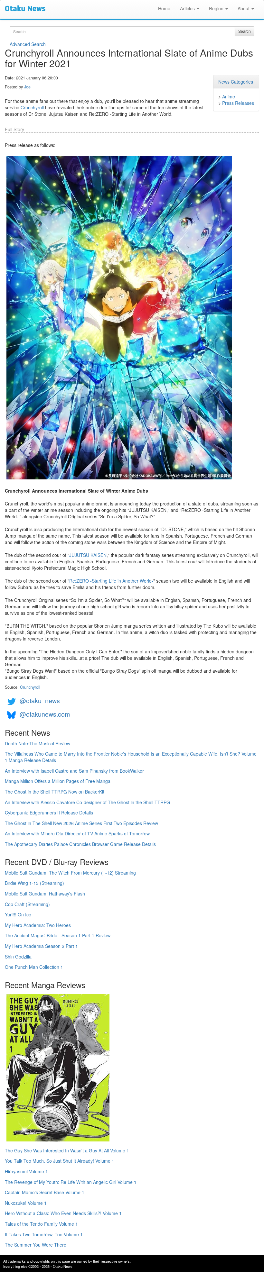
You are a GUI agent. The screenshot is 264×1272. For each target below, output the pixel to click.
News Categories (235, 81)
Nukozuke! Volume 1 (26, 1203)
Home (164, 8)
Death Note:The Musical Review (37, 743)
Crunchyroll (32, 107)
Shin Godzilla (18, 956)
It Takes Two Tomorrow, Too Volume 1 (44, 1234)
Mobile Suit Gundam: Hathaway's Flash (45, 893)
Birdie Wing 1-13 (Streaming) (34, 883)
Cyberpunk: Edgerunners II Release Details (49, 812)
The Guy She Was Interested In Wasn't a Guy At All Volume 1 (67, 1150)
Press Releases (238, 103)
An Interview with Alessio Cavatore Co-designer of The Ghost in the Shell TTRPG (87, 802)
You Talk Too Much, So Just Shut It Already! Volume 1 (59, 1161)
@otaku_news (40, 700)
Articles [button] (188, 8)
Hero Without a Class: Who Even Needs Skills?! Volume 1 (63, 1213)
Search (244, 31)
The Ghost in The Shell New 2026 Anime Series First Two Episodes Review (81, 823)
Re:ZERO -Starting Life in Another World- (111, 580)
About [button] (244, 8)
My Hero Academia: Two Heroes (38, 925)
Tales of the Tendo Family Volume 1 (41, 1224)
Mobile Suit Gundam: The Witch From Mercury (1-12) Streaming (70, 872)
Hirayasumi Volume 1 (26, 1171)
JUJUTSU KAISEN (88, 555)
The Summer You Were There (35, 1244)
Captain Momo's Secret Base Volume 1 (44, 1192)
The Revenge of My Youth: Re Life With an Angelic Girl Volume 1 (71, 1182)
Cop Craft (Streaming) (27, 904)
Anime (228, 96)
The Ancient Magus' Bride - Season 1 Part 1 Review (57, 935)
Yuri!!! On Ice (18, 914)
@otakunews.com (45, 714)
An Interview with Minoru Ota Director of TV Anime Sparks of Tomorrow (77, 833)
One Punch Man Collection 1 (34, 967)
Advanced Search (28, 44)
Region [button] (217, 8)
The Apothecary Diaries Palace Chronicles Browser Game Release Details (80, 844)
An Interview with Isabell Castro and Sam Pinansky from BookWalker (74, 771)
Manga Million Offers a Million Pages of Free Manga (57, 781)
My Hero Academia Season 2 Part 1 (41, 946)
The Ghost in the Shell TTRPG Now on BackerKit (54, 791)
